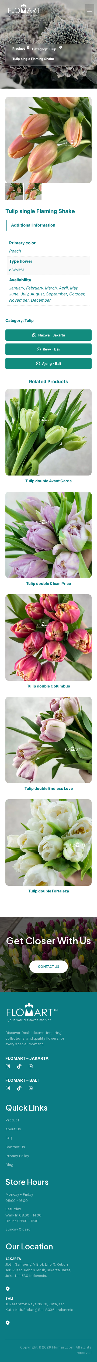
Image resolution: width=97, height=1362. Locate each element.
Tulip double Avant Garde (48, 481)
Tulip (52, 49)
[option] (32, 191)
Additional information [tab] (33, 225)
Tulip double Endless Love (49, 788)
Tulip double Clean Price (48, 583)
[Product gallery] (48, 140)
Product (18, 48)
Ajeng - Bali (51, 363)
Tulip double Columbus (48, 686)
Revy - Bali (51, 349)
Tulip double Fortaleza (48, 891)
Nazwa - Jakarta (51, 335)
